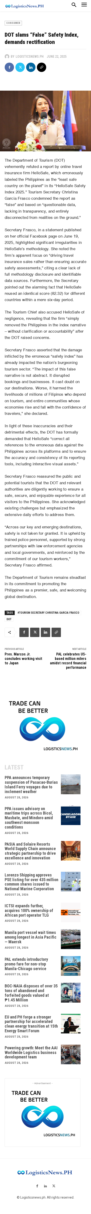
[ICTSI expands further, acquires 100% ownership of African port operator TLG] (71, 912)
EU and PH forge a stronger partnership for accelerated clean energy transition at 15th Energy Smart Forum (31, 1024)
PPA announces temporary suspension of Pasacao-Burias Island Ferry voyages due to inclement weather (31, 784)
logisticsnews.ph (30, 56)
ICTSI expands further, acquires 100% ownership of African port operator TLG (29, 910)
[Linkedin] (30, 67)
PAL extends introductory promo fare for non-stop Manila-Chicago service (26, 964)
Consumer (13, 23)
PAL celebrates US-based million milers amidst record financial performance (68, 661)
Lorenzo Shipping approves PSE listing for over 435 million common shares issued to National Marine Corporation (31, 881)
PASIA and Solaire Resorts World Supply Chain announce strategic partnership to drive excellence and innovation (30, 851)
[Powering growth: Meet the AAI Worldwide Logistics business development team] (71, 1054)
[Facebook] (9, 67)
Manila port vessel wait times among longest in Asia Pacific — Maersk (30, 937)
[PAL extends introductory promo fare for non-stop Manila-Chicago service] (71, 966)
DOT (9, 619)
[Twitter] (20, 67)
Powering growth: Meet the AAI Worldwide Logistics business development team (31, 1052)
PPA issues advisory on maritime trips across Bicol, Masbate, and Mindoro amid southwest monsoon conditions (29, 818)
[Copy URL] (41, 67)
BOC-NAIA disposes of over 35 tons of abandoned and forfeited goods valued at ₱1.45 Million (31, 992)
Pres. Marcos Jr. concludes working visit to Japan (23, 658)
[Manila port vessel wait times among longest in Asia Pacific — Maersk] (71, 939)
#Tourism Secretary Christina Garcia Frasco (48, 612)
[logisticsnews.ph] (8, 56)
